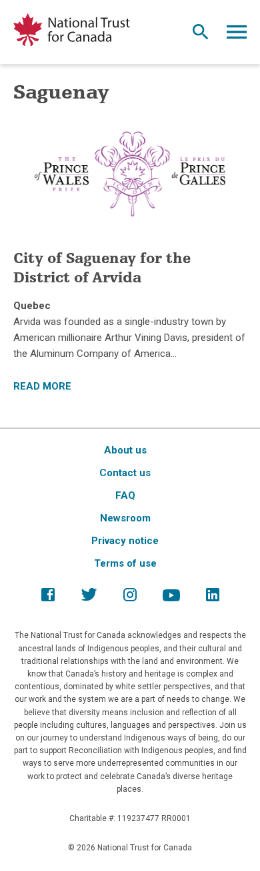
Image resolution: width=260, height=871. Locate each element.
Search (200, 35)
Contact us (125, 473)
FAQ (125, 495)
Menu (237, 35)
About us (125, 450)
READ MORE (42, 386)
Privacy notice (125, 541)
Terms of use (125, 563)
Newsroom (125, 518)
